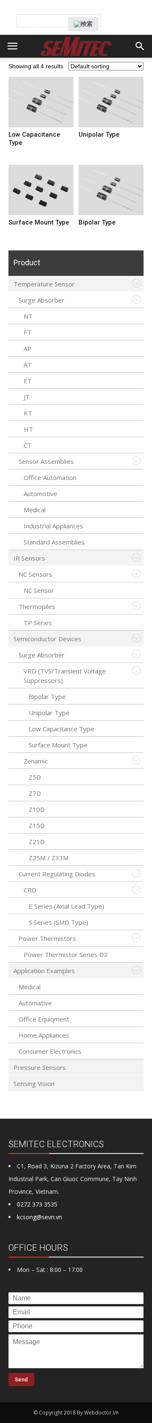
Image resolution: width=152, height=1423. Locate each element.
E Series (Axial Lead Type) (66, 906)
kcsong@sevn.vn (39, 1217)
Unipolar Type (49, 712)
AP (28, 348)
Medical (35, 509)
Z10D (37, 809)
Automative (35, 1003)
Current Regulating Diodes (57, 874)
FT (27, 332)
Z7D (35, 793)
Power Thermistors (47, 938)
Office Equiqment (44, 1019)
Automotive (40, 493)
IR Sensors (29, 558)
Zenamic (36, 761)
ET (28, 380)
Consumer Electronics (50, 1051)
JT (27, 397)
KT (28, 413)
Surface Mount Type (58, 745)
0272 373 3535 (37, 1204)
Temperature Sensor (44, 284)
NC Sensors (35, 574)
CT (28, 445)
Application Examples (44, 970)
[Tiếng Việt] (83, 10)
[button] (140, 46)
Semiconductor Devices (47, 638)
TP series (38, 622)
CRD (30, 890)
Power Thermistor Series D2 (66, 954)
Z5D (35, 777)
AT (28, 364)
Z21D (37, 841)
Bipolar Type (47, 696)
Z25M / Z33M (48, 857)
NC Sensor (39, 590)
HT (28, 429)
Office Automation (50, 477)
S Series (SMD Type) (58, 922)
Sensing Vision (34, 1083)
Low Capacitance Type (61, 728)
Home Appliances (44, 1035)
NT (28, 316)
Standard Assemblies (54, 542)
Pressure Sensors (40, 1067)
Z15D (37, 825)
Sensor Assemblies (46, 461)
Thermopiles (37, 606)
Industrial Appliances (53, 526)
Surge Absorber (42, 300)
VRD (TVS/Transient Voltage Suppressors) (65, 676)
